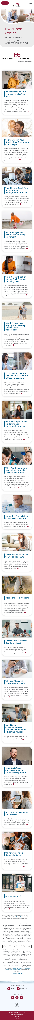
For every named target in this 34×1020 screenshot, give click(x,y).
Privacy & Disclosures (17, 1014)
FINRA (25, 927)
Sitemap (17, 1018)
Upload (17, 1016)
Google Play (23, 988)
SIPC (28, 927)
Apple (12, 988)
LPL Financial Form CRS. (17, 973)
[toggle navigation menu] (30, 3)
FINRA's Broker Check (21, 917)
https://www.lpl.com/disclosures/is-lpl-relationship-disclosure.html (18, 969)
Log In (6, 3)
